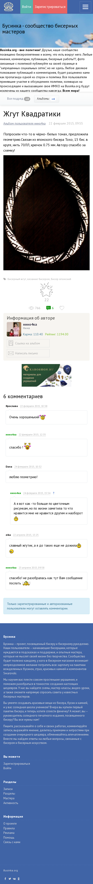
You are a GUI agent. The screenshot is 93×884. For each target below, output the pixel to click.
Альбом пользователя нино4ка (24, 123)
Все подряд (18, 99)
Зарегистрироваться (50, 7)
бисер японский (61, 279)
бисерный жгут (16, 279)
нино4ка (30, 324)
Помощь (8, 837)
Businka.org (10, 870)
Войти (26, 7)
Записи (8, 789)
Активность (10, 803)
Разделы (9, 793)
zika (8, 534)
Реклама (8, 833)
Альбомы (46, 99)
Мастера (8, 798)
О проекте (10, 823)
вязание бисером (38, 279)
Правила (9, 828)
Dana (9, 466)
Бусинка (8, 7)
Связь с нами (11, 842)
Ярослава (12, 406)
